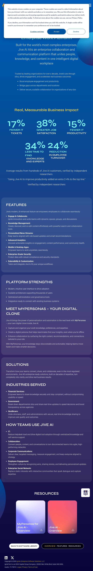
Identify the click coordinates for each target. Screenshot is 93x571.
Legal (19, 567)
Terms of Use (33, 567)
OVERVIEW (50, 546)
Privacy (24, 567)
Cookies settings (37, 31)
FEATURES (62, 546)
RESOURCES (75, 546)
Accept (56, 31)
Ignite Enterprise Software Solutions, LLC (30, 561)
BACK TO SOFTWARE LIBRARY (24, 546)
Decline (76, 31)
